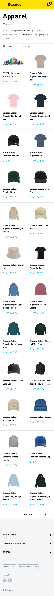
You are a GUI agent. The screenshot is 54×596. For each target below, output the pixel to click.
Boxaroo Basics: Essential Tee (37, 266)
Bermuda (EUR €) (25, 566)
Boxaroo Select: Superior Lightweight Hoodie (12, 496)
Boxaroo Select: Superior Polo (37, 154)
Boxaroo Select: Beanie (40, 417)
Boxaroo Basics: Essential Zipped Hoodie (10, 457)
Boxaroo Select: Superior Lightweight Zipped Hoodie (12, 305)
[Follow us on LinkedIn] (10, 580)
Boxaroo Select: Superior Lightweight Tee (12, 116)
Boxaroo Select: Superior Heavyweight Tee (40, 116)
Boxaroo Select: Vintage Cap (10, 418)
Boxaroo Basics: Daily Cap (40, 190)
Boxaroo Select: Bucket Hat (13, 266)
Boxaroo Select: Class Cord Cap (13, 382)
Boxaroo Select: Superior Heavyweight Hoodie (13, 229)
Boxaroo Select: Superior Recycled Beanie (38, 305)
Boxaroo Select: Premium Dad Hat (11, 154)
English (7, 566)
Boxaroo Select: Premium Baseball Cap (40, 455)
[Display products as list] (50, 47)
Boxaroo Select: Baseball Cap (10, 190)
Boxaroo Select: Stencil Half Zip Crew (40, 343)
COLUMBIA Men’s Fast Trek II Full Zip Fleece (40, 382)
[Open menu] (4, 4)
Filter (9, 47)
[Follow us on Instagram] (5, 580)
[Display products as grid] (45, 47)
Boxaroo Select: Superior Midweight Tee (39, 76)
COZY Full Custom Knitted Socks (11, 75)
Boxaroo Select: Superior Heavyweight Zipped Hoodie (40, 496)
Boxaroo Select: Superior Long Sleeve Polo (12, 344)
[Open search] (43, 4)
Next (46, 514)
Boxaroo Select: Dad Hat (39, 227)
